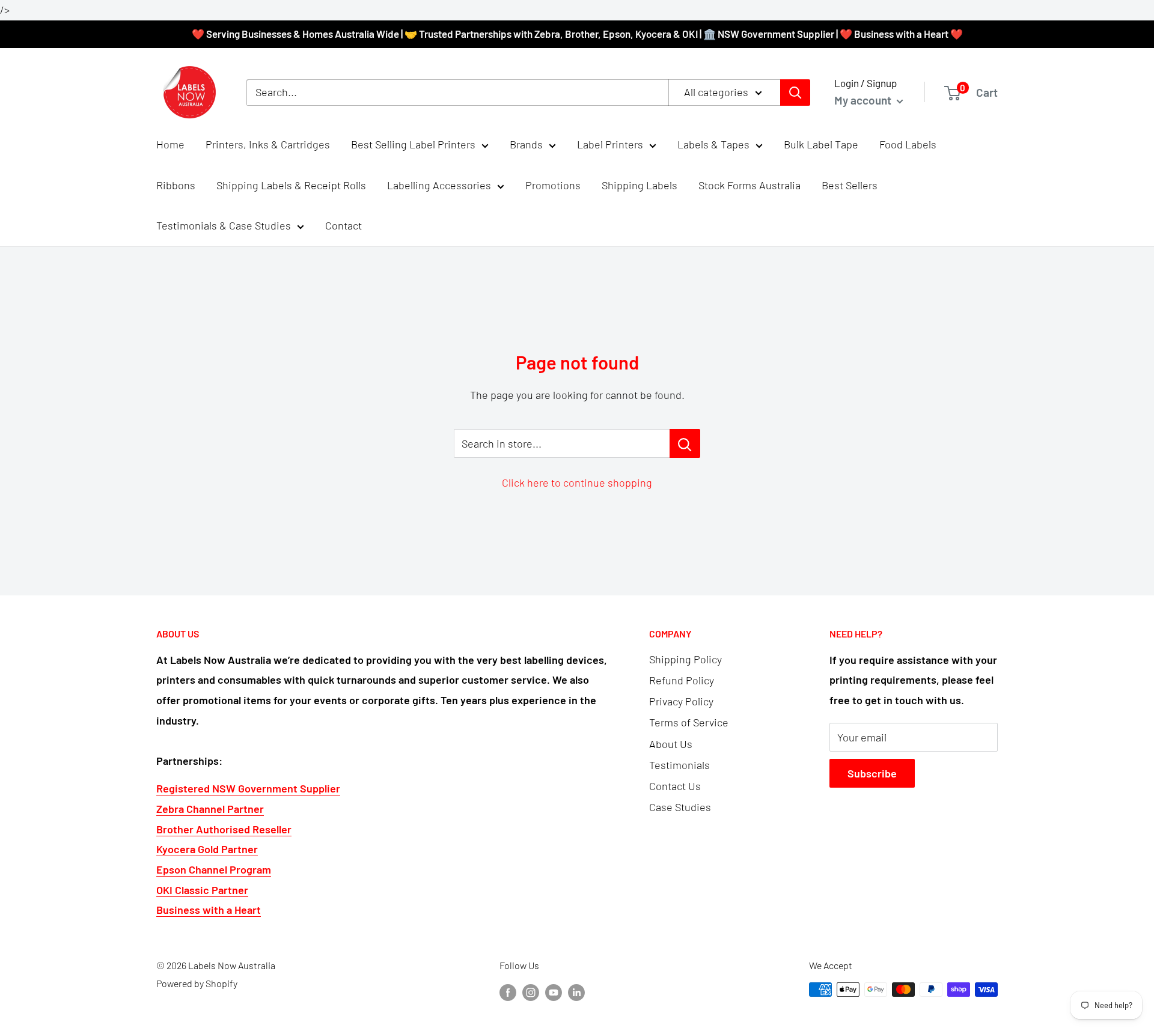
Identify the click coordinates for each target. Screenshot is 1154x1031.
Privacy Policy (681, 701)
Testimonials (679, 764)
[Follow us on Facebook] (507, 991)
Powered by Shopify (196, 983)
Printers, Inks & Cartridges (268, 144)
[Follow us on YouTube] (553, 991)
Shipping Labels (639, 185)
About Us (670, 743)
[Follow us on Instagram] (530, 991)
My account (864, 100)
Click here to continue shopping (577, 482)
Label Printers (610, 144)
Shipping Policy (685, 659)
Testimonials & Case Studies (223, 226)
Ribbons (175, 185)
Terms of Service (688, 722)
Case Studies (680, 807)
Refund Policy (681, 680)
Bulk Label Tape (821, 144)
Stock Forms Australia (749, 185)
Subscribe (872, 773)
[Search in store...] (685, 443)
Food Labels (907, 144)
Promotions (553, 185)
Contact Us (675, 785)
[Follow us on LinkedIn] (576, 991)
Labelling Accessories (439, 185)
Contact (343, 226)
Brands (526, 144)
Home (170, 144)
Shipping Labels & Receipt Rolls (291, 185)
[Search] (795, 92)
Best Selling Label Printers (413, 144)
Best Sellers (850, 185)
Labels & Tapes (713, 144)
